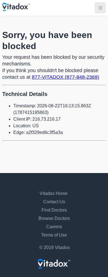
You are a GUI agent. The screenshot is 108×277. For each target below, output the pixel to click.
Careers (54, 226)
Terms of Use (54, 235)
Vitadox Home (54, 193)
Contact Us (54, 201)
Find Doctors (54, 210)
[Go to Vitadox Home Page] (16, 9)
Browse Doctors (54, 218)
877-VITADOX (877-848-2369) (65, 77)
